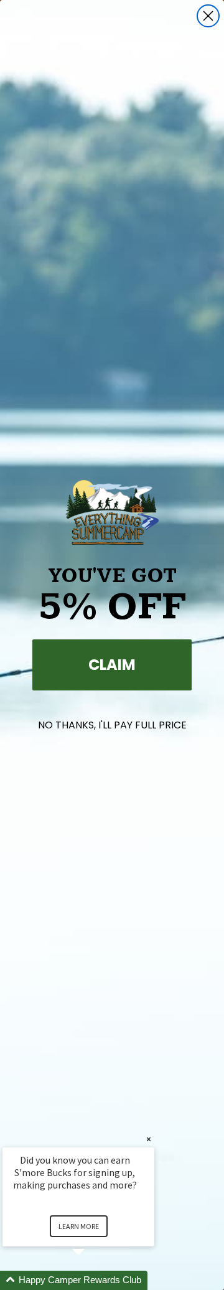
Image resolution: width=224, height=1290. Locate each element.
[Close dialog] (208, 16)
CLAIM (112, 664)
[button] (93, 1280)
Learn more (78, 1226)
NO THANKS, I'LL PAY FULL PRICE (112, 725)
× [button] (148, 1139)
